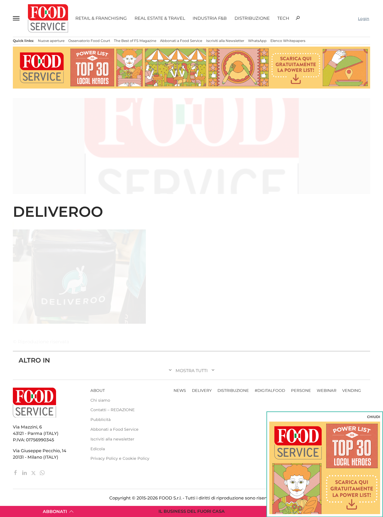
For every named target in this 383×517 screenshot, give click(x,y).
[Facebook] (16, 472)
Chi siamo (100, 400)
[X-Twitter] (34, 472)
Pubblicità (100, 419)
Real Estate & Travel (160, 18)
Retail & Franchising (101, 18)
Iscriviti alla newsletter (112, 439)
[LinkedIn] (25, 472)
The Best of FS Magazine (135, 41)
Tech (283, 18)
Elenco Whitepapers (287, 41)
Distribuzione (252, 18)
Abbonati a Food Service (181, 41)
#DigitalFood (270, 390)
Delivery (202, 390)
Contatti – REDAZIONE (112, 409)
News (180, 390)
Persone (301, 390)
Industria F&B (210, 18)
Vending (351, 390)
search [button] (297, 18)
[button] (17, 18)
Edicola (97, 448)
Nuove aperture (51, 41)
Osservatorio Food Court (89, 41)
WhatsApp (257, 41)
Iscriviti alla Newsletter (225, 41)
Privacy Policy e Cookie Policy (119, 458)
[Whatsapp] (42, 472)
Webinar (326, 390)
